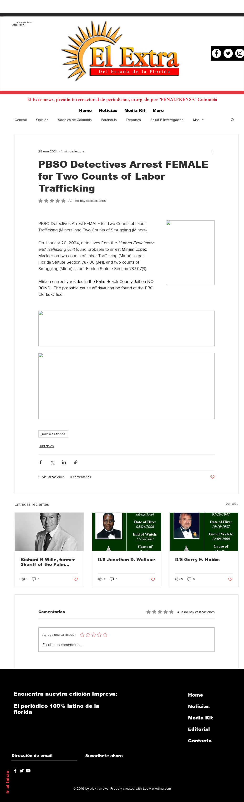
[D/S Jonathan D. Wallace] (126, 532)
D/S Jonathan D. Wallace (126, 559)
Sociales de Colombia (75, 120)
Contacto (200, 740)
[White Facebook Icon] (15, 771)
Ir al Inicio (7, 782)
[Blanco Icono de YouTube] (28, 771)
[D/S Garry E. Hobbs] (203, 532)
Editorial (199, 729)
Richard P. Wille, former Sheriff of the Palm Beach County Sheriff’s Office (47, 562)
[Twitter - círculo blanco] (228, 53)
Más (196, 120)
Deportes (133, 120)
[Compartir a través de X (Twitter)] (52, 462)
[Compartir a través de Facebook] (40, 462)
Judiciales (46, 446)
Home (195, 695)
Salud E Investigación (166, 120)
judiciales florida (53, 434)
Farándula (109, 120)
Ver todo (232, 503)
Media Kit (200, 717)
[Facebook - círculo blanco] (216, 53)
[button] (232, 119)
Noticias (199, 706)
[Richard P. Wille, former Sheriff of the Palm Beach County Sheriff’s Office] (49, 532)
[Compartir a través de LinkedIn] (64, 462)
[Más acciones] (212, 151)
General (21, 120)
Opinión (42, 120)
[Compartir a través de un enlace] (75, 462)
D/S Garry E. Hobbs (197, 559)
